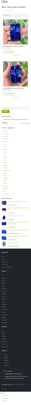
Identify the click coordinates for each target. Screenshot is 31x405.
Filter (4, 123)
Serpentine (5, 186)
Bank (3, 331)
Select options (9, 52)
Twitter (5, 355)
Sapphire (5, 183)
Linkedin (6, 357)
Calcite (4, 146)
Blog (3, 256)
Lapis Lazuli (6, 165)
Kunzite (5, 160)
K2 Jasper (5, 157)
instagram (6, 365)
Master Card (5, 344)
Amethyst (5, 136)
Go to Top (4, 389)
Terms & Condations (7, 267)
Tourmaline (6, 194)
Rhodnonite (6, 178)
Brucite (5, 144)
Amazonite (5, 133)
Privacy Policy (5, 264)
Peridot (5, 173)
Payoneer (4, 336)
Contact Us (4, 262)
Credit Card (4, 341)
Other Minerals (6, 170)
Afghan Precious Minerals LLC (18, 384)
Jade (4, 154)
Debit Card (4, 339)
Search (6, 111)
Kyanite (5, 162)
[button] (15, 55)
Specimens (5, 188)
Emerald (5, 149)
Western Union (5, 346)
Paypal (3, 333)
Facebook (6, 363)
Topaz (4, 191)
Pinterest (6, 360)
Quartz (4, 175)
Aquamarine (6, 139)
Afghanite (5, 131)
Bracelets (5, 141)
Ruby (4, 181)
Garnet (4, 152)
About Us (4, 259)
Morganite (5, 167)
